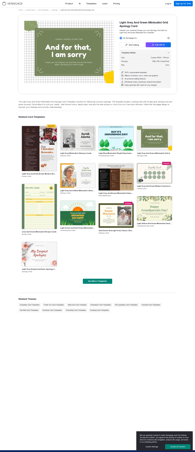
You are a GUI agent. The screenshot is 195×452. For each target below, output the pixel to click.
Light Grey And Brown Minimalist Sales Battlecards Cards (116, 193)
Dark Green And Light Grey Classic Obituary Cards (116, 230)
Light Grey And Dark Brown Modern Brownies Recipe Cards (39, 174)
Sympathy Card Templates (29, 305)
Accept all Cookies (178, 447)
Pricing (116, 3)
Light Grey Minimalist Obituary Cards (76, 153)
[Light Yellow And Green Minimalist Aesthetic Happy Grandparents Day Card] (154, 208)
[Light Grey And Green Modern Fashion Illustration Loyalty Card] (154, 173)
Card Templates (43, 10)
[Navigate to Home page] (12, 4)
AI (80, 3)
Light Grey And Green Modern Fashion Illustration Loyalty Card (154, 186)
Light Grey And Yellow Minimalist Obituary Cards (77, 191)
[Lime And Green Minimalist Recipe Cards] (39, 206)
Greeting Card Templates (99, 310)
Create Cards (30, 10)
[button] (132, 44)
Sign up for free (183, 3)
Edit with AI (160, 45)
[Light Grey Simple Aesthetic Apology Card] (39, 254)
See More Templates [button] (97, 281)
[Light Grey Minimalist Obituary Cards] (77, 138)
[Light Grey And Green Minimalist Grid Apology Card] (154, 138)
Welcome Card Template (77, 305)
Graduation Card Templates (101, 305)
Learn (105, 3)
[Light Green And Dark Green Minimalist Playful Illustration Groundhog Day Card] (77, 213)
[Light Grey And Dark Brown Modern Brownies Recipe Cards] (39, 148)
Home (21, 10)
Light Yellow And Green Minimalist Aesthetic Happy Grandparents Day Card (154, 223)
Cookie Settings (152, 447)
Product (69, 3)
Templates (91, 3)
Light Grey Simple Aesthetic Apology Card (39, 269)
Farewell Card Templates (151, 305)
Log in (168, 3)
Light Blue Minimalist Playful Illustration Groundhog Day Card (116, 153)
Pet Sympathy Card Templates (126, 305)
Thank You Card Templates (54, 305)
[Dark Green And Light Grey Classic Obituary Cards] (116, 215)
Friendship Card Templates (76, 310)
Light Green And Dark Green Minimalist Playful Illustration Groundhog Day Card (77, 228)
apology (54, 10)
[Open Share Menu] (168, 38)
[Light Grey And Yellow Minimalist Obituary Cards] (77, 175)
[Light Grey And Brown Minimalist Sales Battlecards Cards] (116, 176)
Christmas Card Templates (52, 310)
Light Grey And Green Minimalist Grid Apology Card (154, 153)
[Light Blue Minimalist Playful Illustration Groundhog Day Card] (116, 138)
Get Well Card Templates (29, 310)
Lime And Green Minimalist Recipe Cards (39, 232)
